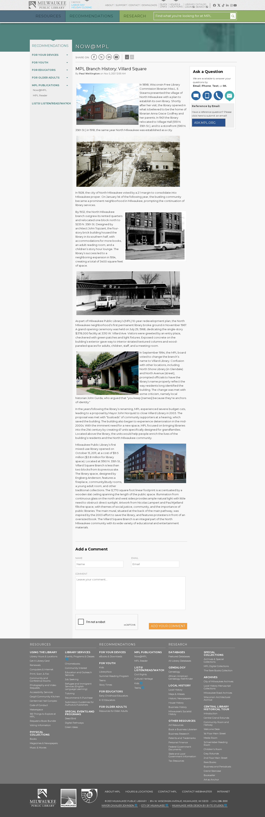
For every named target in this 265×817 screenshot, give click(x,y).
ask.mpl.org (205, 123)
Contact (134, 5)
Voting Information (40, 725)
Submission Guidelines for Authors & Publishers (79, 703)
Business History (178, 707)
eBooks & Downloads (110, 656)
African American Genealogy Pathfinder (181, 677)
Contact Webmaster (197, 791)
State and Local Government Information (182, 755)
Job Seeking (71, 679)
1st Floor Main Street (215, 733)
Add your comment (168, 626)
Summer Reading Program (114, 676)
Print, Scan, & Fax (39, 673)
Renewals (35, 665)
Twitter (101, 57)
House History (176, 702)
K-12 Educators (107, 700)
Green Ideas (71, 727)
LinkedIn (109, 57)
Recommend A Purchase (79, 697)
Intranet (223, 791)
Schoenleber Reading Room (216, 743)
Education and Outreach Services (78, 673)
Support (121, 5)
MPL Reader (40, 95)
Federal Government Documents (180, 748)
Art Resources (176, 725)
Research (135, 16)
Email (134, 558)
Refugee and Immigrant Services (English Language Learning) (78, 686)
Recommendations (91, 16)
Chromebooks (72, 663)
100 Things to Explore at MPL (43, 715)
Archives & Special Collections (214, 660)
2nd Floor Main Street (215, 757)
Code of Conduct (39, 705)
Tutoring (70, 693)
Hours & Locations (139, 791)
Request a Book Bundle (43, 720)
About (109, 5)
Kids (101, 667)
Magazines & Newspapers (44, 743)
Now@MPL (40, 90)
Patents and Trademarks (182, 738)
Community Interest (76, 668)
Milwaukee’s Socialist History (180, 713)
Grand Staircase (212, 770)
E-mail (116, 57)
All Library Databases (180, 660)
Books (33, 738)
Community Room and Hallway (216, 723)
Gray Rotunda (211, 753)
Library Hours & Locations (43, 656)
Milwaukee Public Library (47, 5)
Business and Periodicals (217, 766)
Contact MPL (167, 791)
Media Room (210, 737)
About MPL (112, 791)
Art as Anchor (211, 779)
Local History (175, 689)
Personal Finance (178, 742)
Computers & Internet (41, 669)
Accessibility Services (41, 692)
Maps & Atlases (177, 694)
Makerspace (36, 709)
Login (189, 7)
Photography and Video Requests (43, 686)
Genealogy (174, 671)
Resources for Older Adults (113, 711)
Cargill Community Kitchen (45, 696)
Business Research (179, 733)
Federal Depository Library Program (89, 796)
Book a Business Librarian (183, 729)
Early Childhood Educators (113, 695)
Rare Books (210, 762)
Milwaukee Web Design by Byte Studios (198, 805)
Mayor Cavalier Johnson (118, 805)
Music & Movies (38, 747)
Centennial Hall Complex (43, 700)
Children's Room (213, 749)
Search (201, 6)
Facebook (94, 57)
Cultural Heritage (143, 678)
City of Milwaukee (68, 798)
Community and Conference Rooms (40, 679)
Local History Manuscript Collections (217, 687)
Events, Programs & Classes (79, 656)
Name (78, 558)
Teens (102, 680)
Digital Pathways (74, 722)
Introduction (210, 713)
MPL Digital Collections (216, 666)
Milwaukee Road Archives (218, 692)
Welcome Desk (212, 729)
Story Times (105, 684)
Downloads (149, 5)
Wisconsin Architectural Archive (217, 698)
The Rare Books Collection (218, 670)
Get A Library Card (39, 660)
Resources (48, 16)
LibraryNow (105, 671)
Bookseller (209, 775)
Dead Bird (70, 718)
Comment (81, 573)
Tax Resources (176, 760)
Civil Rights (140, 674)
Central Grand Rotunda (216, 717)
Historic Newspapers (180, 698)
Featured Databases (179, 656)
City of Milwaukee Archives (218, 681)
